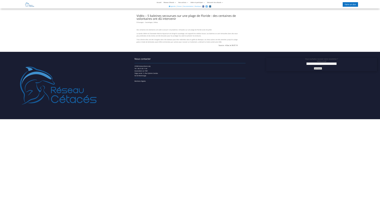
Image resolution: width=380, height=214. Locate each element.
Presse (179, 6)
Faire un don (350, 4)
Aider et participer (196, 2)
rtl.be (227, 45)
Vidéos (155, 22)
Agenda (173, 6)
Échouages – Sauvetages (145, 22)
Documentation (188, 6)
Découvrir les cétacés (214, 2)
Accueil (159, 2)
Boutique (198, 6)
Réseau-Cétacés (169, 2)
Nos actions (182, 2)
